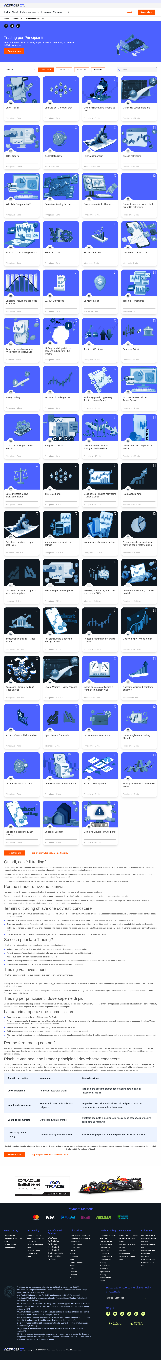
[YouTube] (115, 1314)
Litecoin (73, 1250)
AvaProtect (104, 1238)
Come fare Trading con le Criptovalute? (80, 1239)
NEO (72, 1259)
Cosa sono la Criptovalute (80, 1235)
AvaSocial (52, 1259)
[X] (12, 26)
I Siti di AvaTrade (148, 1259)
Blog (121, 1259)
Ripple (72, 1265)
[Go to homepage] (15, 5)
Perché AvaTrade (148, 1235)
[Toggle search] (69, 12)
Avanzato (98, 70)
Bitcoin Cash (75, 1247)
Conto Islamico (106, 1256)
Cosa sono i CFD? (34, 1235)
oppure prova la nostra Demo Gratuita (50, 853)
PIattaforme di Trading (55, 1231)
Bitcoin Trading (76, 1244)
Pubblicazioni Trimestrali (105, 1266)
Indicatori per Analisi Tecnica (127, 1245)
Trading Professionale (105, 1276)
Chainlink (73, 1271)
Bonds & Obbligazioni (35, 1238)
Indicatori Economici (127, 1250)
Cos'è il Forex (9, 1235)
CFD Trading (33, 1230)
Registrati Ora (14, 853)
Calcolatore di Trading (105, 1260)
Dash (72, 1268)
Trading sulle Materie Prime (35, 1245)
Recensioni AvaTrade (145, 1254)
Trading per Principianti (128, 1235)
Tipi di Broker (105, 1271)
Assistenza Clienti (148, 1250)
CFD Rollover (105, 1247)
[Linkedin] (18, 26)
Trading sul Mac (54, 1256)
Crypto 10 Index (76, 1262)
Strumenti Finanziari (108, 1235)
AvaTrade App (53, 1241)
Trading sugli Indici (34, 1250)
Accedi (129, 12)
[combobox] (20, 69)
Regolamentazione (148, 1238)
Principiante (64, 70)
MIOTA (72, 1278)
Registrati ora (146, 12)
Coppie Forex (9, 1247)
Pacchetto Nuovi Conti (147, 1263)
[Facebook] (6, 26)
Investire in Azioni (33, 1253)
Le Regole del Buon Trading (127, 1239)
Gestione (144, 1241)
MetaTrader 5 (53, 1250)
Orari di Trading (106, 1241)
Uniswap (73, 1275)
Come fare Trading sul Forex (13, 1239)
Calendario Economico (104, 1251)
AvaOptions (52, 1244)
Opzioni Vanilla (10, 1244)
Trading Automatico (55, 1253)
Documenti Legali (148, 1244)
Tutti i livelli (46, 70)
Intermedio (81, 70)
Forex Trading (11, 1230)
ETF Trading (31, 1241)
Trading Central (106, 1244)
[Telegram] (143, 1314)
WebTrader (52, 1238)
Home (6, 18)
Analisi (102, 1281)
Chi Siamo (57, 12)
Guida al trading (108, 1230)
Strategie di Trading (127, 1256)
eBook (29, 1256)
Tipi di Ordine (124, 1253)
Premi (143, 1247)
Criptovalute (76, 1230)
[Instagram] (122, 1314)
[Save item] (37, 79)
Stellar (72, 1253)
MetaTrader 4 (53, 1247)
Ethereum (74, 1256)
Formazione (46, 12)
